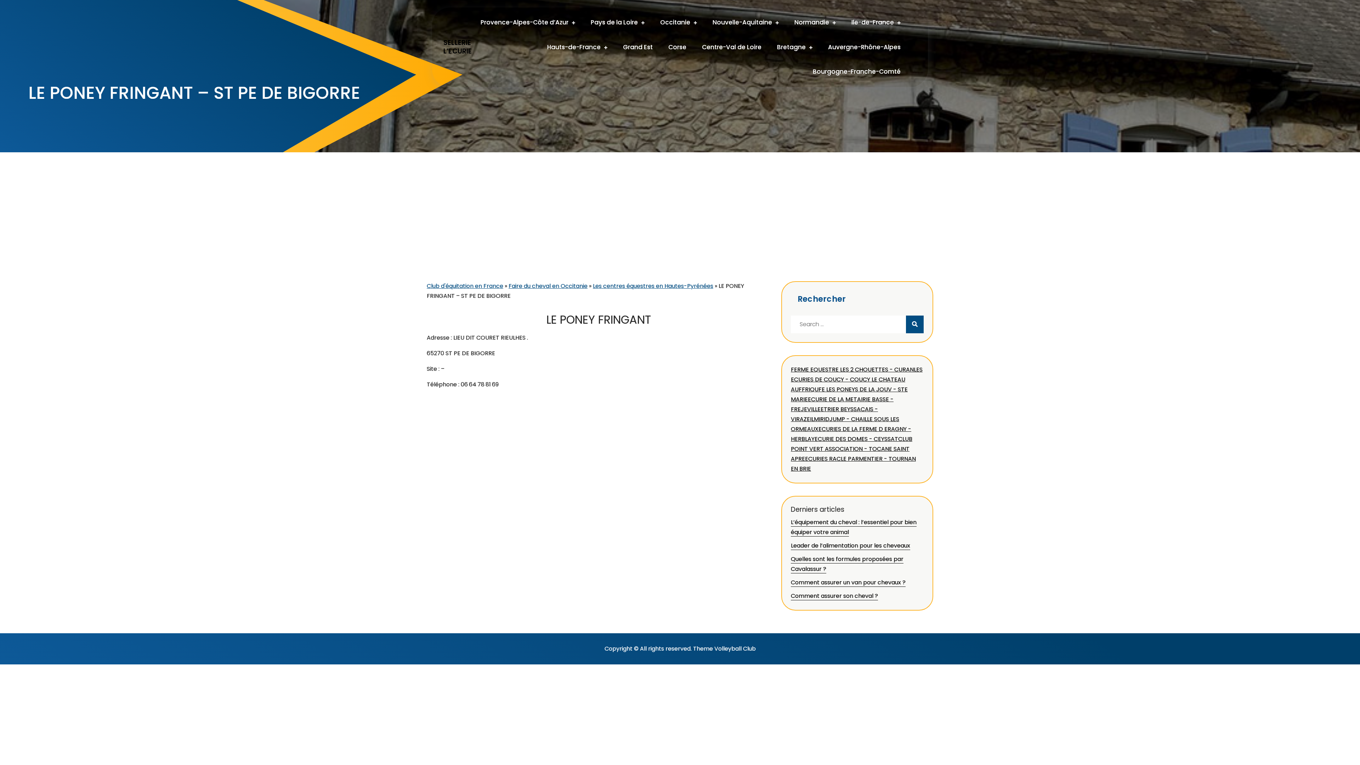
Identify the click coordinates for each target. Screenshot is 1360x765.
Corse (677, 47)
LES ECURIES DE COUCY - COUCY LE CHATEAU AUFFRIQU (857, 379)
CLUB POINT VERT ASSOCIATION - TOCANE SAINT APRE (851, 449)
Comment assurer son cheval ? (834, 596)
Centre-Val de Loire (731, 47)
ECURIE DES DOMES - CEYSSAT (856, 439)
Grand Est (638, 47)
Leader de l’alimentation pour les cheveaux (850, 546)
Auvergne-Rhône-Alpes (864, 47)
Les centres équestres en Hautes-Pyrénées (653, 286)
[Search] (915, 324)
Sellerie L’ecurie (457, 47)
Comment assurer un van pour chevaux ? (848, 582)
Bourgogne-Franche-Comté (857, 71)
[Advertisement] (680, 228)
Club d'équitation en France (465, 286)
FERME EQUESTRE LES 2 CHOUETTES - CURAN (852, 370)
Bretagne (791, 47)
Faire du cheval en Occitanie (548, 286)
